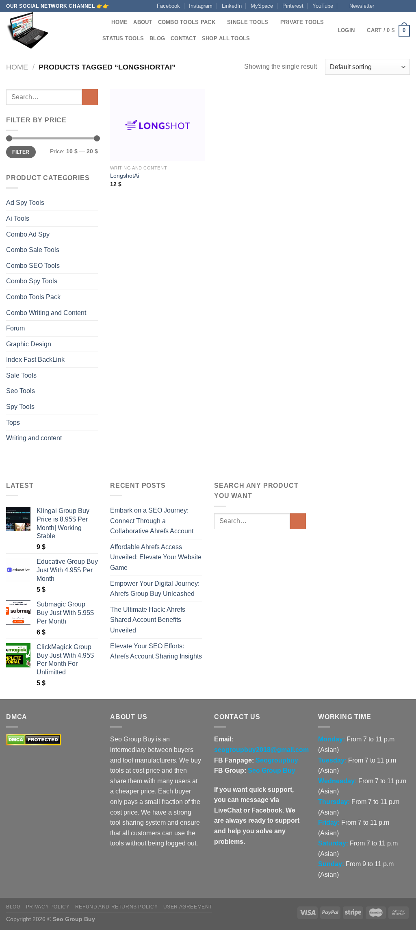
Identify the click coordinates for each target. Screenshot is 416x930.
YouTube (322, 6)
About (142, 22)
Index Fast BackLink (35, 359)
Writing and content (34, 438)
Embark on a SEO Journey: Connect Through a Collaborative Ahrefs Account (151, 521)
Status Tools (123, 38)
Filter (20, 152)
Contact (183, 38)
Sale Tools (21, 375)
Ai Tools (17, 218)
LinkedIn (232, 6)
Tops (13, 422)
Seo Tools (20, 390)
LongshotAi (124, 175)
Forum (15, 328)
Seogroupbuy (277, 760)
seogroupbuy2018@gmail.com (261, 749)
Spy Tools (20, 406)
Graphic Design (28, 344)
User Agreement (187, 907)
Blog (157, 38)
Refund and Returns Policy (116, 907)
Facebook (168, 6)
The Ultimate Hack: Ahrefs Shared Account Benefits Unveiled (147, 620)
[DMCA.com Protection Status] (33, 739)
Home (119, 22)
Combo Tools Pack (186, 22)
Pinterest (292, 6)
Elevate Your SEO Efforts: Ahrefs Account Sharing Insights (156, 651)
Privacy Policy (48, 907)
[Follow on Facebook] (382, 6)
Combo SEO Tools (33, 265)
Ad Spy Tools (25, 202)
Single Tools (247, 22)
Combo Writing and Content (46, 312)
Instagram (200, 6)
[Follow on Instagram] (390, 6)
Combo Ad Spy (28, 234)
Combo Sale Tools (32, 249)
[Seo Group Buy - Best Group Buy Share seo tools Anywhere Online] (46, 30)
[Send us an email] (405, 6)
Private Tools (302, 22)
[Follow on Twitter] (398, 6)
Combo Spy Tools (31, 281)
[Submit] (90, 97)
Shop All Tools (226, 38)
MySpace (262, 6)
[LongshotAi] (157, 125)
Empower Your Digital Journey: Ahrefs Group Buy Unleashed (154, 589)
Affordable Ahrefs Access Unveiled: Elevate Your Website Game (156, 557)
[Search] (103, 22)
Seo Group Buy (271, 770)
